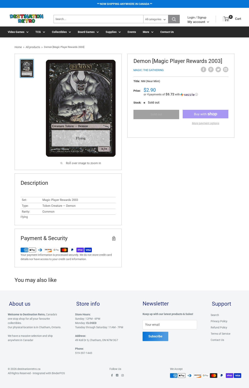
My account (197, 22)
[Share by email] (225, 69)
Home (18, 47)
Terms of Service (220, 333)
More (146, 31)
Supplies (111, 31)
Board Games (86, 31)
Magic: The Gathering (148, 70)
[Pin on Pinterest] (211, 69)
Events (132, 31)
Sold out (156, 114)
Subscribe (155, 336)
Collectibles (59, 31)
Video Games (16, 31)
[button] (186, 94)
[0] (226, 18)
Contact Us (167, 31)
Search (215, 315)
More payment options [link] (205, 123)
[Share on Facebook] (203, 69)
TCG (38, 31)
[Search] (174, 19)
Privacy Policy (219, 321)
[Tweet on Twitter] (218, 69)
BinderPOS (58, 373)
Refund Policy (219, 327)
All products (33, 47)
